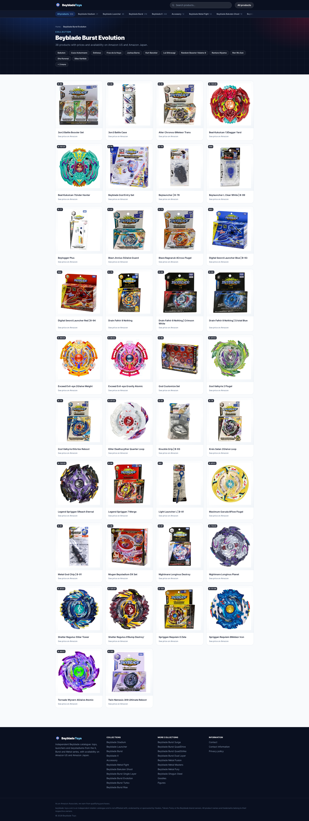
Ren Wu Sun (237, 53)
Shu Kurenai (63, 58)
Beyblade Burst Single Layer (121, 773)
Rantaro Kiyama (219, 53)
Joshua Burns (133, 53)
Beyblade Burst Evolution (120, 778)
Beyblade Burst (138, 14)
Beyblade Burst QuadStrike (172, 751)
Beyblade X (159, 14)
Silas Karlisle (80, 58)
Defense (97, 53)
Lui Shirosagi (169, 53)
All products (244, 5)
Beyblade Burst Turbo (118, 782)
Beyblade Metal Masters (170, 764)
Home (58, 26)
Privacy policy (216, 751)
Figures (161, 782)
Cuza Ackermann (79, 53)
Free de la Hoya (114, 53)
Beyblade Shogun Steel (170, 773)
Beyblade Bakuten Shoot (229, 14)
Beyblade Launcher (113, 14)
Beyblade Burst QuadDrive (172, 746)
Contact (213, 742)
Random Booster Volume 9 (193, 53)
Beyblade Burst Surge (169, 742)
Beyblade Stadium (88, 14)
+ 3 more (62, 64)
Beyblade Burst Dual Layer (172, 755)
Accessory (178, 14)
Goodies (162, 778)
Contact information (219, 746)
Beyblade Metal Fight (200, 14)
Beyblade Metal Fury (168, 769)
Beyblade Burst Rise (117, 787)
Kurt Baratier (151, 53)
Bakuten (61, 53)
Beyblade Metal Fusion (170, 760)
